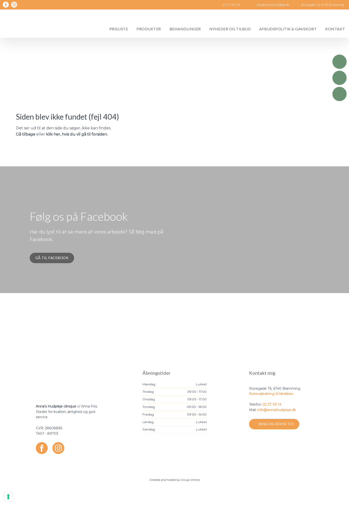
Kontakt (335, 29)
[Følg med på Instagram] (14, 5)
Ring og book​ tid (276, 424)
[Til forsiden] (32, 23)
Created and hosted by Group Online (174, 480)
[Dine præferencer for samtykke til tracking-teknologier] (8, 496)
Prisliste (118, 29)
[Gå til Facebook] (42, 448)
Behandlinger (185, 29)
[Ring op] (339, 62)
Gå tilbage (25, 134)
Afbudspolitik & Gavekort (288, 29)
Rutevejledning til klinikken (271, 394)
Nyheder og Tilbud (230, 29)
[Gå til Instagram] (58, 448)
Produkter (149, 29)
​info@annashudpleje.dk (276, 410)
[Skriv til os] (339, 78)
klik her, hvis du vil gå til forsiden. (77, 134)
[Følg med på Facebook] (6, 5)
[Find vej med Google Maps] (339, 94)
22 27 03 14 (272, 404)
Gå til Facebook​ (52, 258)
